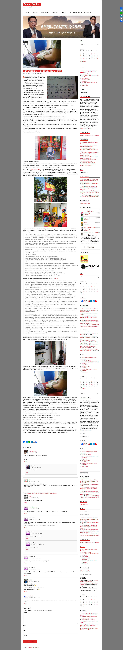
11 (86, 55)
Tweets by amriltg (84, 504)
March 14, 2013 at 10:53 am (34, 569)
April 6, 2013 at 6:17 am (34, 581)
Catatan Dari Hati (32, 4)
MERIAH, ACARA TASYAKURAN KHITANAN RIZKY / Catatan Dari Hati (42, 493)
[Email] (121, 18)
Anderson (37, 647)
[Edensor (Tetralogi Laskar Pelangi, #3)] (82, 225)
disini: (56, 278)
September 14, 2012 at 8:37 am (37, 544)
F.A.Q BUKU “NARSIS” (86, 74)
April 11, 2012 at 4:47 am (36, 467)
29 (97, 58)
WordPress (30, 647)
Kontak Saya (55, 12)
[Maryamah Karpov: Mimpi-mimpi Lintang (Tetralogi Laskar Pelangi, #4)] (82, 230)
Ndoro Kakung (86, 234)
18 (86, 57)
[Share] (121, 20)
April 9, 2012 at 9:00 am (34, 452)
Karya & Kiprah (44, 12)
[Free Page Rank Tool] (85, 203)
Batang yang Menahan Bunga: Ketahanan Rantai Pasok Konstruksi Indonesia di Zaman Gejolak (88, 164)
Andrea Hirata (86, 214)
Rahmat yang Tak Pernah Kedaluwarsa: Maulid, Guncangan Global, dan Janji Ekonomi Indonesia (89, 154)
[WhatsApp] (121, 13)
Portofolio (63, 12)
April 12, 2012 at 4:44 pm (34, 481)
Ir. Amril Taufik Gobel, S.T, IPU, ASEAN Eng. (89, 135)
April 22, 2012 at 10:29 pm (34, 497)
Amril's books (90, 211)
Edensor (85, 222)
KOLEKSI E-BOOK (86, 79)
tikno (83, 179)
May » (84, 61)
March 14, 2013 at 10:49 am (34, 558)
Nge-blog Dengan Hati (88, 232)
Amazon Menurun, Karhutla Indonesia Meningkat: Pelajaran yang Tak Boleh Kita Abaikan (89, 181)
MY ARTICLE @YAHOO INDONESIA (89, 82)
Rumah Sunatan (40, 229)
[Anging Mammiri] (84, 262)
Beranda (27, 12)
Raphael (30, 595)
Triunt (30, 580)
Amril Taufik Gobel (38, 73)
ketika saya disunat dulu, (36, 169)
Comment (25, 612)
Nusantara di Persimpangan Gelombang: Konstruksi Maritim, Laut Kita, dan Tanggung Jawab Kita (89, 192)
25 (86, 58)
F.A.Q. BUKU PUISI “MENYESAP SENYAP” (90, 75)
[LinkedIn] (121, 15)
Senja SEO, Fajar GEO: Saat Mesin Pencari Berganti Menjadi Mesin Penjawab (88, 188)
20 (91, 57)
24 (83, 58)
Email (24, 630)
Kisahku (25, 41)
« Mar (81, 61)
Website (25, 635)
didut (30, 496)
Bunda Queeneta (33, 507)
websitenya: (39, 232)
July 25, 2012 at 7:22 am (34, 508)
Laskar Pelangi (87, 213)
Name (24, 625)
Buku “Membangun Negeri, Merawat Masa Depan (80, 12)
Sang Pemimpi (87, 217)
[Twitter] (121, 10)
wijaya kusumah (33, 451)
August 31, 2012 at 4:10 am (36, 533)
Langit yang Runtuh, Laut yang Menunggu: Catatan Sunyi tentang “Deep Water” (89, 149)
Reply (25, 461)
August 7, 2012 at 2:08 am (34, 519)
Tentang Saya (35, 12)
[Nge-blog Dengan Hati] (82, 235)
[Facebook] (121, 8)
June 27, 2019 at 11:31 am (34, 597)
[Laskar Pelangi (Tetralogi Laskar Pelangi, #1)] (82, 216)
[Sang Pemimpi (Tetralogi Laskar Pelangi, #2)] (82, 220)
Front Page (84, 76)
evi (29, 479)
